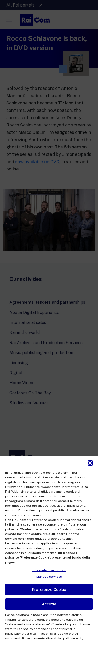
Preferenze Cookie (49, 589)
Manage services (49, 576)
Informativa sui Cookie (49, 570)
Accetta (49, 604)
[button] (90, 462)
